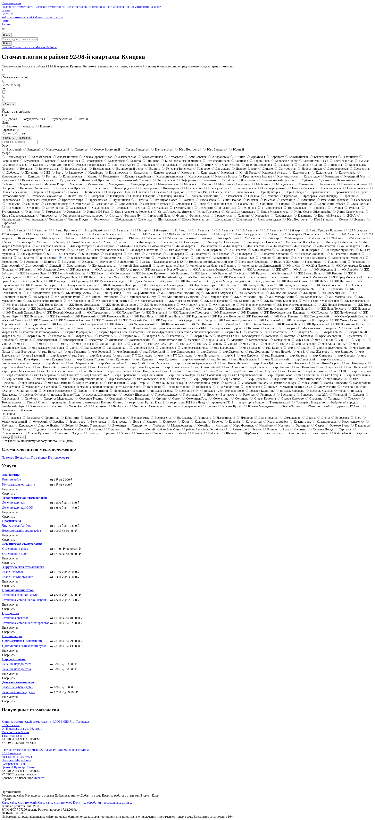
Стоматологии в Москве (29, 47)
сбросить (8, 104)
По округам (22, 457)
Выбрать (19, 437)
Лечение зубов (77, 6)
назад (6, 437)
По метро (8, 457)
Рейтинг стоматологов (48, 17)
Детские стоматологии (51, 6)
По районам (39, 457)
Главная (7, 47)
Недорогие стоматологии (19, 6)
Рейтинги (8, 13)
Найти (6, 43)
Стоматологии (11, 3)
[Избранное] (3, 29)
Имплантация (119, 6)
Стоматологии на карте (145, 6)
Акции (6, 24)
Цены (5, 20)
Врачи (6, 10)
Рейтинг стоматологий (17, 17)
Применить (24, 137)
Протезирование (99, 6)
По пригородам (58, 457)
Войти (6, 35)
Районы (51, 47)
